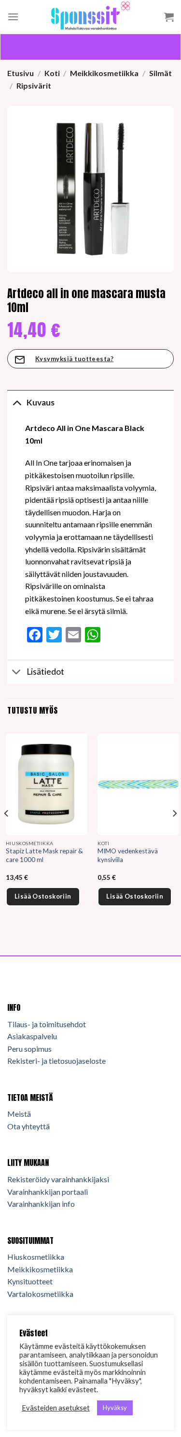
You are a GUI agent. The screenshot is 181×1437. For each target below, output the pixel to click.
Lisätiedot (45, 671)
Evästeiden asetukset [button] (56, 1408)
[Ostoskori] (169, 16)
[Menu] (13, 16)
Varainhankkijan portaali (47, 1191)
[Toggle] (16, 402)
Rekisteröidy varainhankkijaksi (58, 1179)
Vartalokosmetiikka (40, 1293)
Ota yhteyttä (28, 1126)
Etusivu (20, 73)
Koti (52, 73)
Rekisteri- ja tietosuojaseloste (56, 1060)
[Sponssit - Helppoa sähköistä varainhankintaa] (90, 17)
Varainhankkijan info (41, 1203)
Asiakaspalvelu (32, 1036)
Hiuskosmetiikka (35, 1256)
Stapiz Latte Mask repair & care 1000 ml (44, 855)
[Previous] (7, 832)
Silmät (160, 73)
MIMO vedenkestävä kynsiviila (127, 855)
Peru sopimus (29, 1048)
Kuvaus (41, 402)
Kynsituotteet (30, 1281)
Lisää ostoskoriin (42, 896)
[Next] (174, 832)
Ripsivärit (33, 85)
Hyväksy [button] (115, 1407)
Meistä (19, 1113)
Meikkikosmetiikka (104, 73)
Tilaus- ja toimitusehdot (46, 1024)
